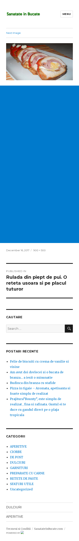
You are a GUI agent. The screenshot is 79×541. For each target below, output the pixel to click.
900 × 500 (39, 250)
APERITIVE (18, 446)
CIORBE (16, 452)
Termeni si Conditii (18, 528)
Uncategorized (21, 489)
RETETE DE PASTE (24, 478)
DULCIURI (17, 462)
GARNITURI (19, 468)
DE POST (16, 457)
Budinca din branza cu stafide (33, 383)
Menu (67, 13)
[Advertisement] (39, 125)
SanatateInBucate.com (48, 528)
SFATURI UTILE (22, 484)
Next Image (13, 32)
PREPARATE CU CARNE (27, 473)
